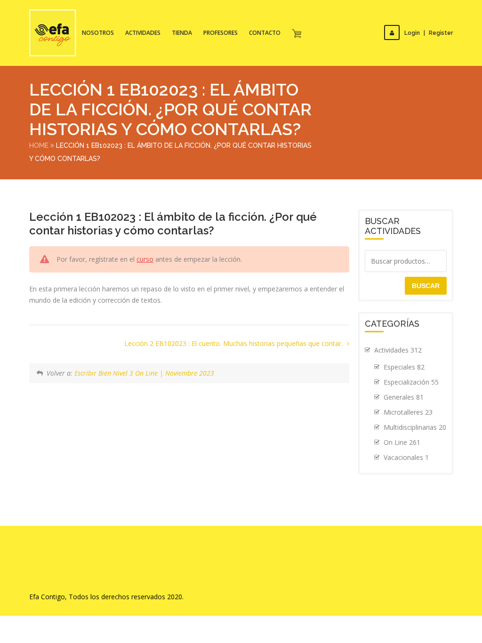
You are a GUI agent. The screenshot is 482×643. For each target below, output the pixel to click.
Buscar (426, 285)
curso (145, 259)
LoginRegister (428, 33)
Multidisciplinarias (415, 427)
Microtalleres (408, 412)
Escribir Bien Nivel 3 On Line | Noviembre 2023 (144, 373)
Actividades (143, 33)
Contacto (265, 33)
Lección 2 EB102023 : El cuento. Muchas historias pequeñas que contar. (234, 343)
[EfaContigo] (52, 32)
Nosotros (98, 33)
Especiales (404, 366)
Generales (404, 397)
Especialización (411, 382)
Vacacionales (406, 457)
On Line (402, 442)
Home (38, 145)
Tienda (182, 33)
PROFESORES (220, 33)
